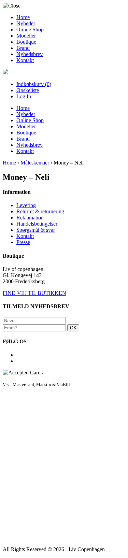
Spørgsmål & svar (35, 230)
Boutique (26, 42)
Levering (26, 205)
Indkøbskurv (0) (33, 84)
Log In (23, 96)
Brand (23, 48)
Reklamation (30, 217)
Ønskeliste (27, 90)
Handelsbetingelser (36, 224)
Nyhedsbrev (29, 54)
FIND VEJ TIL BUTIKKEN (34, 293)
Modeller (26, 36)
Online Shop (30, 29)
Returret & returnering (40, 211)
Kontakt (25, 60)
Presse (23, 242)
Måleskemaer (34, 163)
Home (23, 17)
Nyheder (25, 23)
